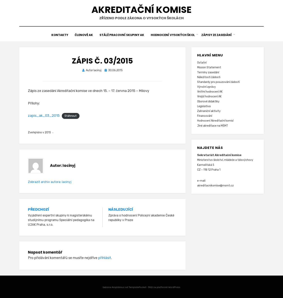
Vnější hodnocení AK (209, 96)
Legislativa (204, 106)
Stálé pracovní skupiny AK (122, 35)
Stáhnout (70, 116)
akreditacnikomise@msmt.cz (215, 185)
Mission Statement (209, 67)
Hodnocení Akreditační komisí (215, 120)
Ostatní (202, 62)
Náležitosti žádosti (208, 77)
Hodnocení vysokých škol (173, 35)
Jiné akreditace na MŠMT (212, 125)
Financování (204, 116)
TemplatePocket (137, 287)
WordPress (174, 287)
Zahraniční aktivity (209, 111)
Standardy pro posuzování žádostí (218, 82)
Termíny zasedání (208, 72)
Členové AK (84, 35)
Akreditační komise (141, 9)
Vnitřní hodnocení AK (210, 91)
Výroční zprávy (206, 86)
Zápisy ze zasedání (216, 35)
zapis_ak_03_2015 (44, 116)
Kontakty (59, 35)
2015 (48, 132)
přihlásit (104, 258)
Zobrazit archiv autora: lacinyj (49, 182)
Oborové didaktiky (208, 101)
